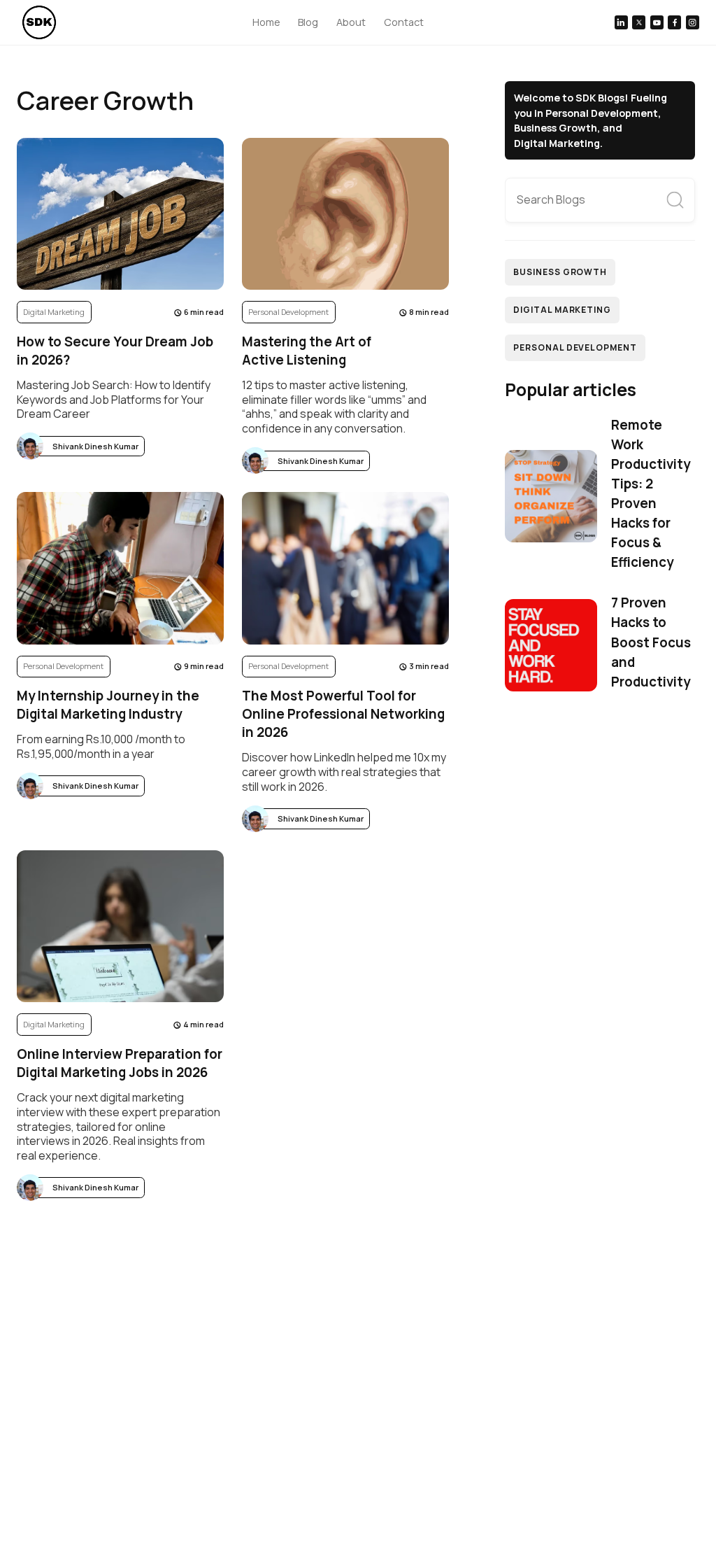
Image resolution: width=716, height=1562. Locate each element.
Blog (308, 22)
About (351, 22)
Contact (404, 22)
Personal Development (575, 347)
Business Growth (560, 272)
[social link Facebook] (674, 22)
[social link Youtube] (657, 22)
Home (266, 22)
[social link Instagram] (692, 22)
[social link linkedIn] (621, 22)
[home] (39, 22)
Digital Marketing (562, 310)
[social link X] (638, 22)
